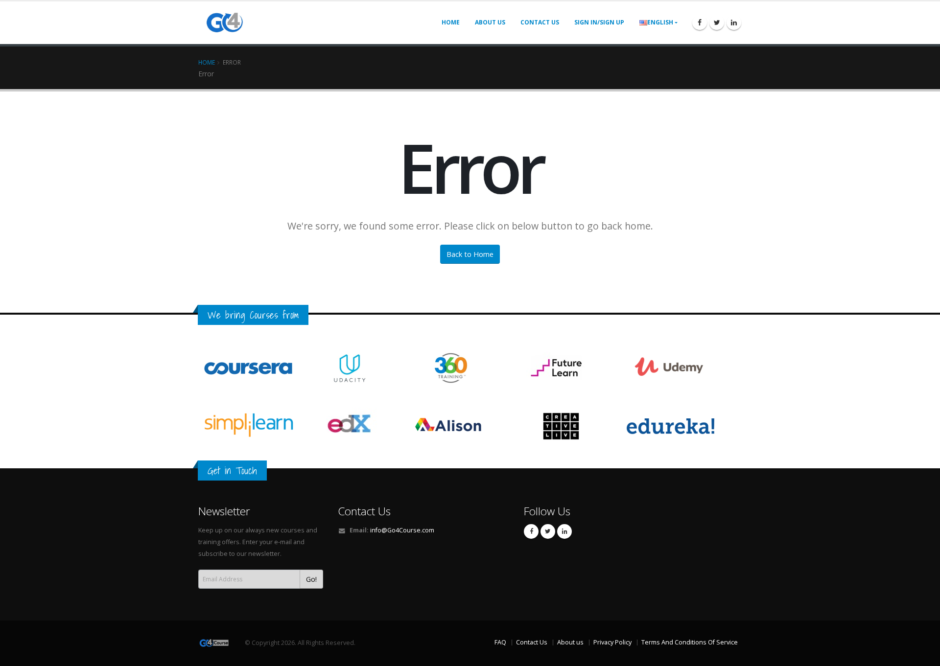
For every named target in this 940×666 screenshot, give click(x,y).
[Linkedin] (734, 22)
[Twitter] (716, 22)
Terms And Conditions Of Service (689, 642)
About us (490, 22)
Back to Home (470, 254)
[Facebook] (699, 22)
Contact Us (364, 511)
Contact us (539, 22)
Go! (311, 579)
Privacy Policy (612, 642)
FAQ (500, 642)
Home (451, 22)
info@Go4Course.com (402, 530)
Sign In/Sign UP (599, 22)
